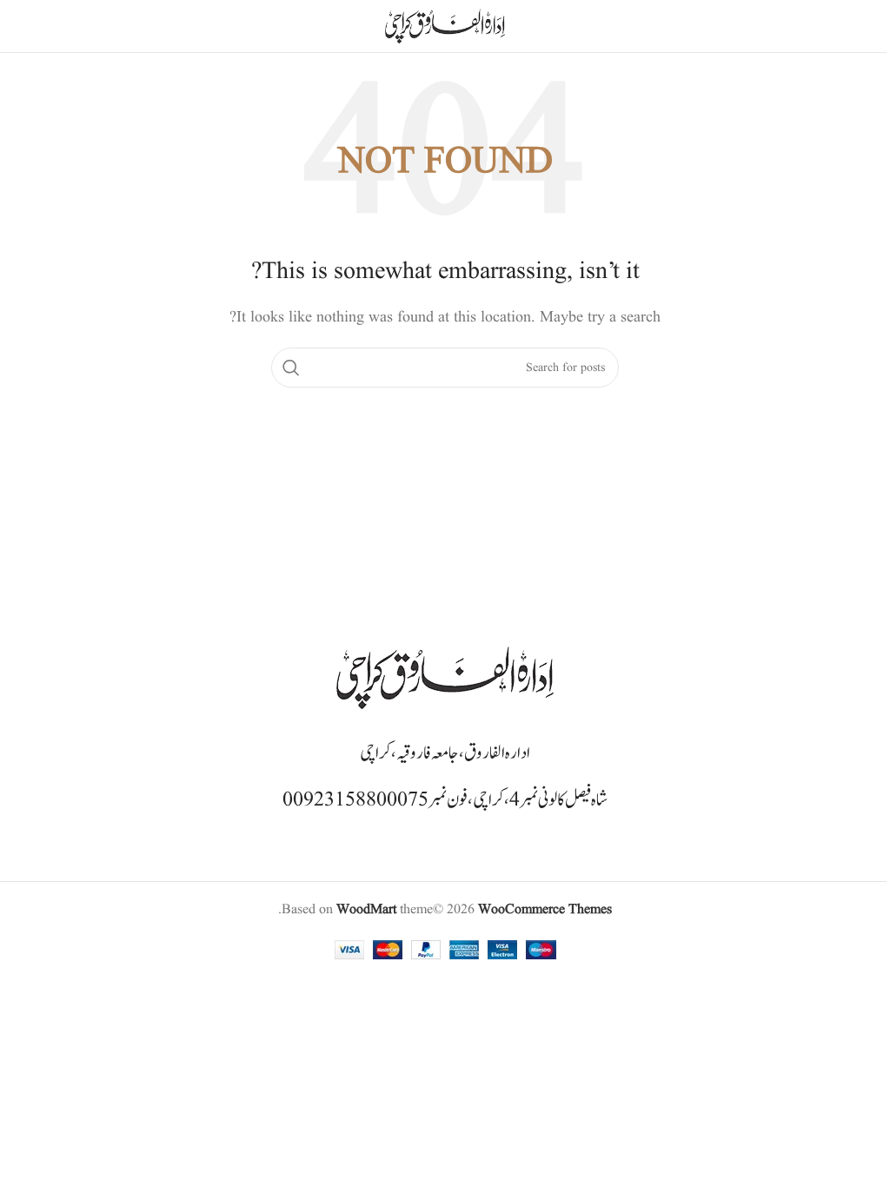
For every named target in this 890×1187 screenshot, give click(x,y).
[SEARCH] (291, 368)
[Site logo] (445, 26)
